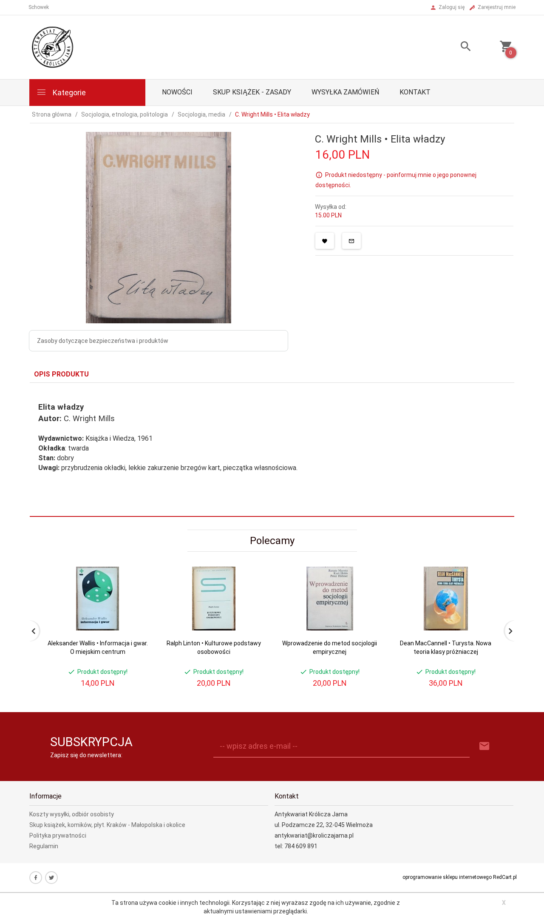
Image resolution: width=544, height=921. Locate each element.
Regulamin (43, 846)
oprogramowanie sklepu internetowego (447, 877)
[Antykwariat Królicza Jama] (52, 46)
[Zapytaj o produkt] (351, 241)
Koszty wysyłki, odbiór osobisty (71, 814)
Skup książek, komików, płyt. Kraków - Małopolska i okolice (107, 824)
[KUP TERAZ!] (135, 614)
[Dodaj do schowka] (324, 241)
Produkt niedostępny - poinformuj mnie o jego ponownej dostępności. (395, 179)
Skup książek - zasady (252, 92)
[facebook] (35, 877)
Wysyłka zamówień (345, 92)
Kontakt (415, 92)
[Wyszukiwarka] (455, 47)
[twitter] (51, 877)
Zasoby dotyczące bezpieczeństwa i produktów (102, 340)
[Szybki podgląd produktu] (135, 570)
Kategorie (68, 92)
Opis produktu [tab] (61, 374)
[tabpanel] (272, 450)
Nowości (177, 92)
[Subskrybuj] (484, 746)
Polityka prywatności (57, 835)
